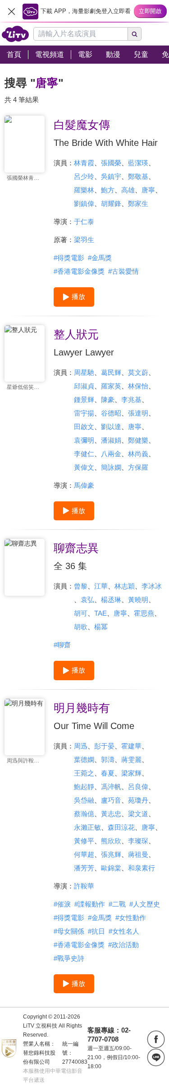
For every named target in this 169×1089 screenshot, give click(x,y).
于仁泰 (84, 221)
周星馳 (84, 372)
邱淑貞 (84, 386)
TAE (100, 613)
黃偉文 (84, 467)
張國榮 (111, 163)
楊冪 (101, 627)
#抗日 (96, 931)
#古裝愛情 (123, 271)
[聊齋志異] (25, 567)
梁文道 (138, 814)
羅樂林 (84, 190)
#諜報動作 (89, 904)
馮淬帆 (111, 786)
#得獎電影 (69, 258)
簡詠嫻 (111, 467)
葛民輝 (111, 372)
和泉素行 (141, 868)
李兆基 (131, 399)
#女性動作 (130, 917)
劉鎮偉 (84, 203)
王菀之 (84, 773)
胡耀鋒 (111, 203)
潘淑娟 (111, 440)
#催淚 (62, 904)
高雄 (128, 190)
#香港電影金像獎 (79, 271)
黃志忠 (111, 814)
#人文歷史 (144, 904)
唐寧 (148, 190)
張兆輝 (111, 854)
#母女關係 (69, 931)
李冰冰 (152, 586)
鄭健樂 (138, 440)
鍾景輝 (84, 399)
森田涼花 (121, 827)
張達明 (138, 413)
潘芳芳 (84, 868)
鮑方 (107, 190)
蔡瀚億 (84, 814)
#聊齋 (62, 645)
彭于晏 (104, 746)
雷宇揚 (84, 413)
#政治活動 (123, 945)
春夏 (107, 773)
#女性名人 (124, 931)
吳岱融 (84, 800)
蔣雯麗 (131, 759)
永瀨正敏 (87, 827)
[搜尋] (135, 34)
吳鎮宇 (111, 176)
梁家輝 (131, 773)
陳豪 (107, 399)
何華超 (84, 854)
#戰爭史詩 (69, 958)
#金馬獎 (100, 258)
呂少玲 (84, 176)
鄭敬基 (138, 176)
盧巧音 (111, 800)
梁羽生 (84, 239)
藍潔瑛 (138, 163)
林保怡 (138, 386)
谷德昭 (111, 413)
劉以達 (111, 426)
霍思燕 (144, 613)
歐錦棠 (111, 868)
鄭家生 (138, 203)
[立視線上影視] (15, 34)
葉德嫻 (84, 759)
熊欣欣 (111, 841)
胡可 (80, 613)
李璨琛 (138, 841)
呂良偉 (138, 786)
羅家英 (111, 386)
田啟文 (84, 426)
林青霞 (84, 163)
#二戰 (117, 904)
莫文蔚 (138, 372)
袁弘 (87, 599)
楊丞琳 (111, 599)
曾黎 (80, 586)
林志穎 (124, 586)
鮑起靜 (84, 786)
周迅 (80, 746)
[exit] (11, 11)
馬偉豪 (84, 485)
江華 (101, 586)
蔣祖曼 (138, 854)
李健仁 (84, 454)
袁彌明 (84, 440)
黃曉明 (138, 599)
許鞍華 (84, 886)
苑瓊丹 (138, 800)
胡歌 (80, 627)
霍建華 (131, 746)
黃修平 (84, 841)
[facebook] (156, 1039)
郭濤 (107, 759)
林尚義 (138, 454)
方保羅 (138, 467)
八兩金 (111, 454)
